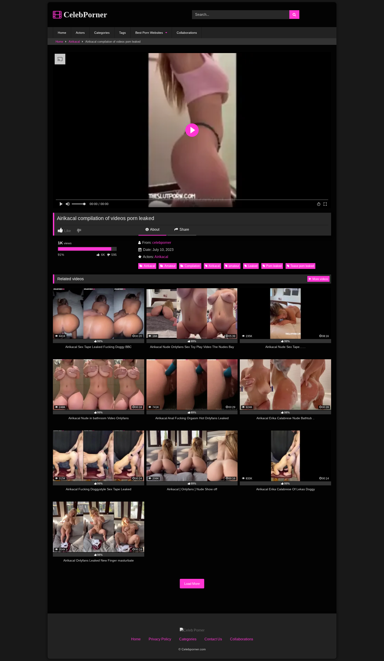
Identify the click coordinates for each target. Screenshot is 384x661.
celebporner (161, 242)
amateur (234, 266)
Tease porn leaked (302, 266)
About (154, 229)
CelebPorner (84, 14)
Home (62, 32)
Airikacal (74, 41)
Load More (192, 584)
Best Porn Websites (149, 32)
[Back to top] (370, 647)
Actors (80, 32)
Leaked (252, 266)
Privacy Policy (160, 639)
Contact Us (213, 639)
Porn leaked (274, 266)
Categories (102, 32)
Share (184, 229)
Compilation (192, 266)
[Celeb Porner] (192, 630)
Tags (122, 32)
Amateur (169, 266)
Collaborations (187, 32)
